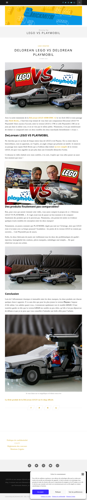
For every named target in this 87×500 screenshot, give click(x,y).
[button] (83, 474)
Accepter (40, 492)
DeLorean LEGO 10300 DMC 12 (42, 118)
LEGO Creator (43, 46)
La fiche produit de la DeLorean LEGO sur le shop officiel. (29, 400)
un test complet (61, 147)
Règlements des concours (17, 446)
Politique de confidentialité (58, 496)
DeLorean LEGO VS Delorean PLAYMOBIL (43, 52)
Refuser (58, 492)
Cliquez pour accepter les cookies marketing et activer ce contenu (43, 183)
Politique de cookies (46, 496)
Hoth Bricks (14, 121)
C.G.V (17, 443)
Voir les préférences (75, 492)
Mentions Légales (70, 496)
